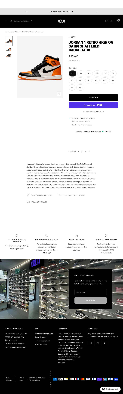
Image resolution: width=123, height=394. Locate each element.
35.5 (72, 73)
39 (113, 73)
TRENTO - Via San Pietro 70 (15, 347)
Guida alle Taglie (41, 344)
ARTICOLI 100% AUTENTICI (41, 195)
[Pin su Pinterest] (81, 151)
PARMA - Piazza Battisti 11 (14, 344)
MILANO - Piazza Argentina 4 (16, 333)
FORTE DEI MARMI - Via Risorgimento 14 (14, 338)
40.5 (80, 80)
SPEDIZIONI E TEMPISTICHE (73, 195)
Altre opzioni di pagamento (93, 111)
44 (72, 87)
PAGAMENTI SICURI (39, 202)
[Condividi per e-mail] (89, 151)
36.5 (88, 73)
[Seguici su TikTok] (104, 343)
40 (72, 80)
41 (88, 80)
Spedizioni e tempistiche (44, 333)
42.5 (104, 80)
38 (105, 73)
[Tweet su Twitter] (86, 151)
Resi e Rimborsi (40, 337)
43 (113, 80)
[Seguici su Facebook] (91, 343)
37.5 (97, 73)
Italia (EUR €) (9, 379)
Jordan (72, 37)
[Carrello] (117, 21)
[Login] (112, 21)
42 (96, 80)
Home (7, 32)
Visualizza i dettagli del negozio (82, 125)
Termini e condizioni (42, 341)
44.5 (80, 87)
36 (81, 73)
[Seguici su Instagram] (98, 343)
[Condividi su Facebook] (78, 151)
